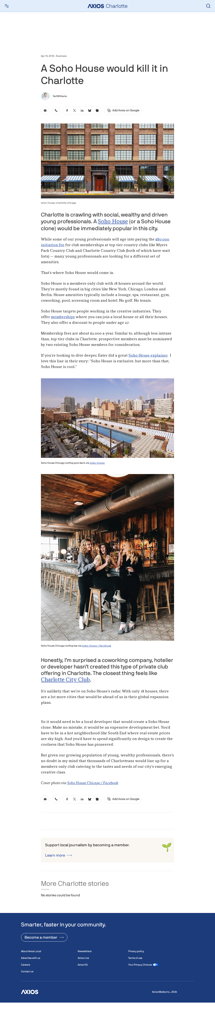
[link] (45, 110)
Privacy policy (136, 951)
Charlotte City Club (65, 680)
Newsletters (85, 951)
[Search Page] (208, 5)
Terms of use (135, 958)
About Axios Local (31, 951)
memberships (63, 317)
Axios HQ (83, 964)
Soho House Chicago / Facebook (92, 783)
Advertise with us (30, 958)
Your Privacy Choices (140, 964)
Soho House (113, 222)
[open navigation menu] (6, 5)
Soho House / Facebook (96, 646)
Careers (25, 964)
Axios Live (83, 958)
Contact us (27, 971)
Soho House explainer (147, 355)
